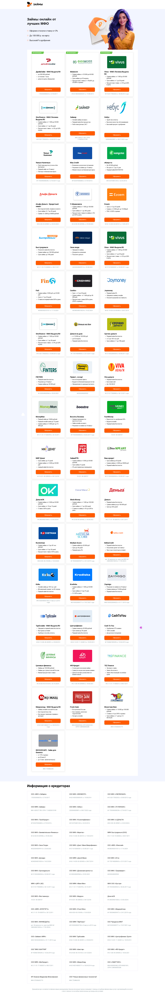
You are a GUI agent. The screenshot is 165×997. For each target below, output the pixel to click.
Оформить (48, 89)
